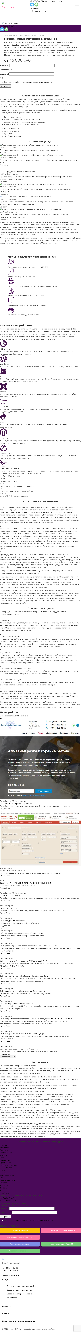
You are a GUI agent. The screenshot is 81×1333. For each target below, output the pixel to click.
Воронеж (4, 1150)
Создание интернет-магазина (20, 1294)
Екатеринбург (6, 1153)
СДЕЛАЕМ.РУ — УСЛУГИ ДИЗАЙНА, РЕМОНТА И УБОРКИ (25, 883)
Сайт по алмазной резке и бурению (16, 804)
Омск (2, 1170)
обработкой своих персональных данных (34, 82)
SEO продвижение (23, 35)
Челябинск (5, 1193)
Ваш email (4, 74)
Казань (3, 1158)
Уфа (1, 1190)
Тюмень (3, 1188)
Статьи (5, 1314)
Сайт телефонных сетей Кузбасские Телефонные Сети (24, 976)
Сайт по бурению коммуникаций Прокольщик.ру (22, 1034)
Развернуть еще (8, 1057)
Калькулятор (35, 8)
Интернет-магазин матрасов (12, 870)
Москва (3, 1145)
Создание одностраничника (19, 1290)
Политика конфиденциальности (18, 1321)
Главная (7, 35)
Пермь (3, 1173)
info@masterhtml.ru (54, 1)
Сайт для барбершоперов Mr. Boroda (16, 1004)
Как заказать (12, 1298)
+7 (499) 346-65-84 (38, 1)
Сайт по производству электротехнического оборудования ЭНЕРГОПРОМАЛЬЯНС (37, 1019)
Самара (3, 1178)
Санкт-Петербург (7, 1180)
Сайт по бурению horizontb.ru (13, 921)
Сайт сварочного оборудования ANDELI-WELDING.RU (24, 961)
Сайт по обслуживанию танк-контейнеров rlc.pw (21, 933)
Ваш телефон (6, 70)
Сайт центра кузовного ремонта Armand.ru (19, 1049)
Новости (6, 1306)
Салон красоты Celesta (10, 896)
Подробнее (5, 809)
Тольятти (4, 1185)
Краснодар (5, 1160)
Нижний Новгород (8, 1165)
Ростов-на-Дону (7, 1175)
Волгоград (4, 1148)
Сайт (2, 78)
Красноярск (5, 1163)
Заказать (4, 153)
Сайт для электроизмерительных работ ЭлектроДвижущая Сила (28, 946)
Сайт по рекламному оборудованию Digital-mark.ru (22, 991)
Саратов (3, 1183)
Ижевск (3, 1155)
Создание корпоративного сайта (21, 1286)
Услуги (13, 35)
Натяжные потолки (8, 908)
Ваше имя (4, 66)
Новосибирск (6, 1168)
